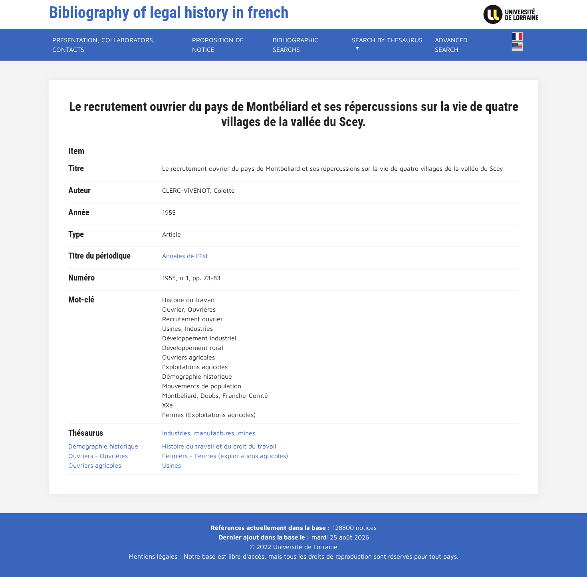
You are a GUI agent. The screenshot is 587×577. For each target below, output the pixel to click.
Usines (171, 465)
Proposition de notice (218, 44)
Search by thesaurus (387, 39)
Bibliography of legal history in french (169, 12)
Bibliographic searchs (295, 44)
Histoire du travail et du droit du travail (219, 446)
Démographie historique (103, 446)
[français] (517, 36)
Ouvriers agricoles (94, 465)
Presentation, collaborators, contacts (103, 44)
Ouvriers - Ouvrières (98, 455)
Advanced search (451, 44)
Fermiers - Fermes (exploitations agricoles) (225, 455)
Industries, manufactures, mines (208, 433)
